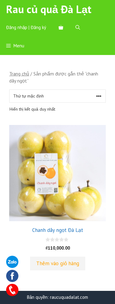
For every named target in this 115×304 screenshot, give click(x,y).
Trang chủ (19, 74)
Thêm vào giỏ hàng (57, 263)
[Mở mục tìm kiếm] (77, 27)
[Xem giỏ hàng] (60, 27)
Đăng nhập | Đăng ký (26, 27)
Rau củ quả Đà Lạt (48, 9)
